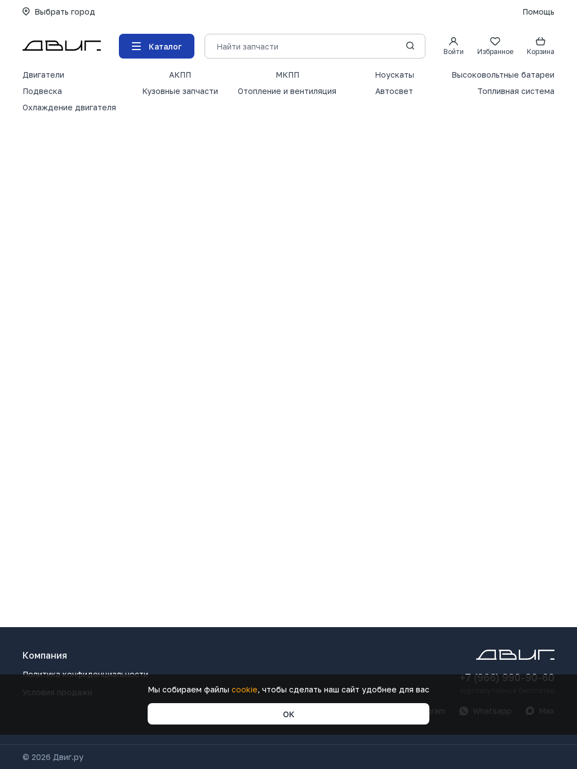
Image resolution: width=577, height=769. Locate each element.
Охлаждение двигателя (69, 107)
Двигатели (43, 74)
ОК (289, 714)
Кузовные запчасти (180, 91)
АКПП (180, 74)
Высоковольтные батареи (502, 74)
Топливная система (515, 91)
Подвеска (42, 91)
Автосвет (394, 91)
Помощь (538, 11)
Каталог (165, 46)
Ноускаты (394, 74)
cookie (245, 689)
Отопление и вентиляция (287, 91)
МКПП (287, 74)
